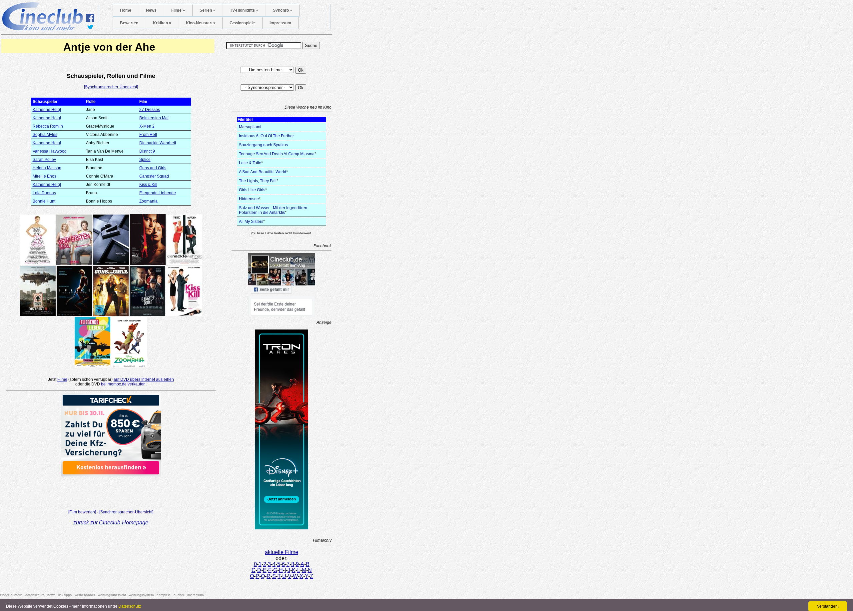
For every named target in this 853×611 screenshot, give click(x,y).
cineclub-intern (11, 595)
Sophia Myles (45, 134)
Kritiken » (162, 23)
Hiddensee (249, 199)
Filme (62, 379)
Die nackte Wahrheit (157, 143)
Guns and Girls (152, 168)
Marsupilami (250, 127)
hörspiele (164, 595)
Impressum (280, 23)
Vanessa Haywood (50, 151)
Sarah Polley (44, 159)
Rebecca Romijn (48, 126)
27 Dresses (149, 109)
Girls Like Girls (252, 190)
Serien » (207, 10)
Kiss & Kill (148, 184)
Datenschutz (129, 606)
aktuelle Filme (281, 552)
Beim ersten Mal (154, 118)
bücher (179, 595)
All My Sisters (251, 221)
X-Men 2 (147, 126)
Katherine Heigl (47, 109)
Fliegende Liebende (157, 193)
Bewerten (129, 23)
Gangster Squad (154, 176)
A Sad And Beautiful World (262, 172)
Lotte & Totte (250, 163)
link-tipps (65, 595)
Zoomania (148, 201)
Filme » (178, 10)
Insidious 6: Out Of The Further (266, 136)
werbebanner (85, 595)
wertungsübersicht (112, 595)
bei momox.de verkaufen (123, 384)
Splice (145, 159)
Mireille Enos (44, 176)
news (51, 595)
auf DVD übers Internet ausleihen (144, 379)
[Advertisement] (111, 491)
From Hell (148, 134)
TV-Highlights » (244, 10)
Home (125, 10)
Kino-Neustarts (200, 23)
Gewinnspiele (242, 23)
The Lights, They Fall (258, 181)
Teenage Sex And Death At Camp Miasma (277, 154)
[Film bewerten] (82, 512)
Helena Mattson (47, 168)
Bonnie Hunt (44, 201)
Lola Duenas (44, 193)
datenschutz (34, 595)
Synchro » (282, 10)
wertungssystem (141, 595)
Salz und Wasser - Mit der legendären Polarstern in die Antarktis (273, 210)
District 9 (147, 151)
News (151, 10)
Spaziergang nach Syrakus (263, 145)
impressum (195, 595)
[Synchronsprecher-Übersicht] (111, 87)
